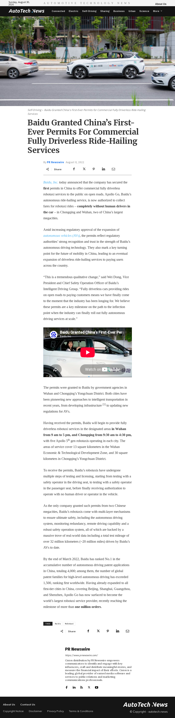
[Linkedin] (103, 169)
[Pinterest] (93, 169)
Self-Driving (34, 110)
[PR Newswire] (53, 667)
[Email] (113, 169)
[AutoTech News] (26, 11)
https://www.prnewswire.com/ (81, 655)
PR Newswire (55, 162)
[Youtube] (96, 686)
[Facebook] (74, 169)
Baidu (58, 624)
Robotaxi (69, 624)
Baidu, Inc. (50, 182)
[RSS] (81, 686)
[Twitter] (84, 169)
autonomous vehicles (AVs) (61, 235)
